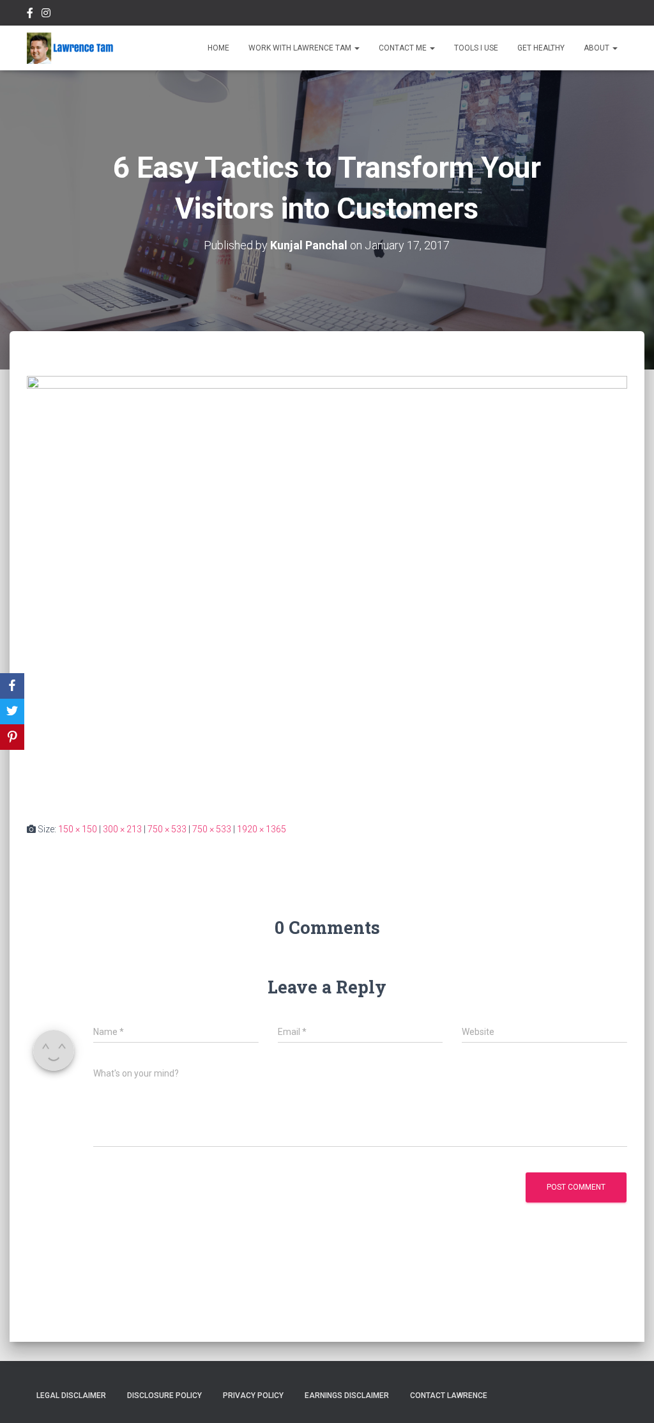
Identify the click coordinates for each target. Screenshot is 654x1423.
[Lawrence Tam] (70, 48)
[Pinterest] (12, 737)
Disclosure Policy (164, 1395)
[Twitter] (12, 711)
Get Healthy (541, 47)
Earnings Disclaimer (347, 1395)
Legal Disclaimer (71, 1395)
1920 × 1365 (261, 829)
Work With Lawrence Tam (300, 47)
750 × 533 (167, 829)
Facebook (30, 14)
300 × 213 (122, 829)
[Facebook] (12, 686)
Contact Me (404, 47)
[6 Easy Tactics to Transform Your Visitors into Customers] (327, 589)
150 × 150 (77, 829)
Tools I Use (476, 47)
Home (218, 47)
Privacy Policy (253, 1395)
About (597, 47)
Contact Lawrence (448, 1395)
